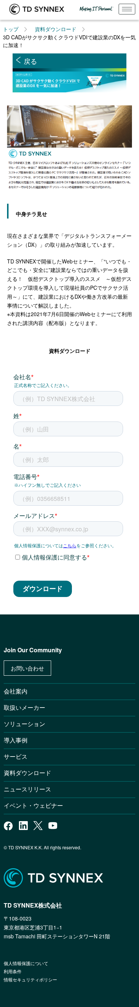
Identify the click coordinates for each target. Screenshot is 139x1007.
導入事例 (15, 740)
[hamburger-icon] (127, 9)
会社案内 (15, 691)
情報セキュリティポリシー (30, 979)
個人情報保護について (26, 963)
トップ (11, 29)
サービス (15, 756)
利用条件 (12, 971)
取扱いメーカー (24, 707)
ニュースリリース (30, 789)
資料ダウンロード (55, 29)
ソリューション (24, 723)
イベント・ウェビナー (33, 805)
